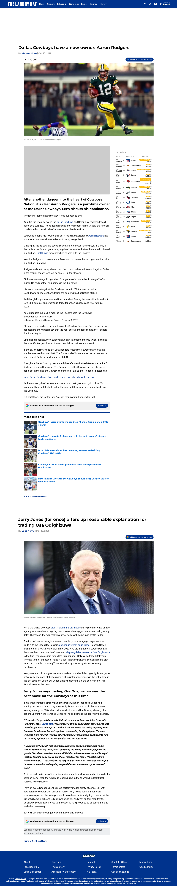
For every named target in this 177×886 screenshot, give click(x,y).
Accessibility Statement (63, 871)
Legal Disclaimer (32, 871)
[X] (150, 4)
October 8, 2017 (70, 320)
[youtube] (155, 4)
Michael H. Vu (29, 53)
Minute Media (20, 879)
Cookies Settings (120, 871)
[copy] (39, 59)
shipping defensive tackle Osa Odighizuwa (88, 652)
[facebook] (145, 4)
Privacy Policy (94, 867)
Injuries (93, 4)
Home (26, 496)
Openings (56, 862)
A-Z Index (92, 871)
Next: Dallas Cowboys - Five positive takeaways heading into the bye (59, 377)
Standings (74, 4)
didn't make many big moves (66, 627)
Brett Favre (42, 253)
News (41, 4)
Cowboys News (39, 496)
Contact (91, 862)
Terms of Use (118, 867)
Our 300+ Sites (119, 862)
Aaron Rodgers (96, 235)
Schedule (61, 4)
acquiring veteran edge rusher (74, 645)
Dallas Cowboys (65, 222)
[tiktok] (161, 4)
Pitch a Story (58, 867)
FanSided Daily (31, 867)
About (27, 862)
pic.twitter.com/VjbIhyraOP (38, 316)
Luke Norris (28, 531)
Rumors (51, 4)
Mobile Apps (145, 862)
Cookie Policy (146, 867)
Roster (84, 4)
